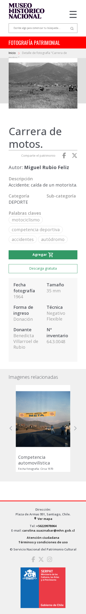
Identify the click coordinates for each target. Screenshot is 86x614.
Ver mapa (43, 519)
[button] (11, 428)
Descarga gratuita (43, 268)
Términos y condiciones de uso (43, 542)
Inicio (12, 53)
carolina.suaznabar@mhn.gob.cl (48, 530)
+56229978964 (46, 526)
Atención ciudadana (43, 537)
